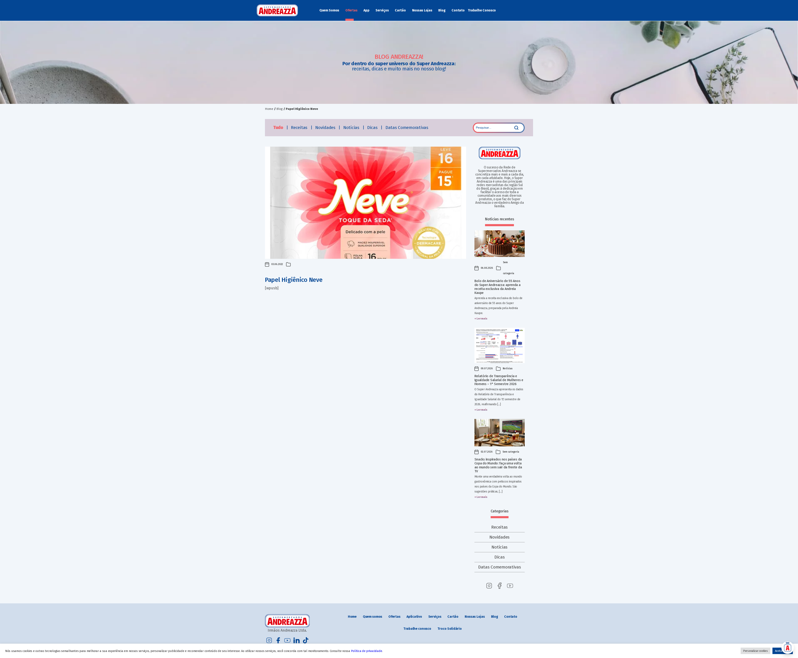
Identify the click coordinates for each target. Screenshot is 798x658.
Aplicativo (414, 617)
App (366, 10)
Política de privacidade (366, 651)
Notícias (352, 127)
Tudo (278, 127)
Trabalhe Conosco (482, 10)
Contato (458, 10)
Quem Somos (329, 10)
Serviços (382, 10)
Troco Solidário (449, 629)
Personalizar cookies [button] (755, 650)
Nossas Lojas (422, 10)
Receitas (300, 127)
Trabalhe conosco (417, 629)
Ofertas (351, 10)
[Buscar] (516, 128)
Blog (441, 10)
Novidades (325, 127)
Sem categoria (510, 451)
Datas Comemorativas (406, 127)
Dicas (373, 127)
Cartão (400, 10)
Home (269, 109)
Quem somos (372, 617)
